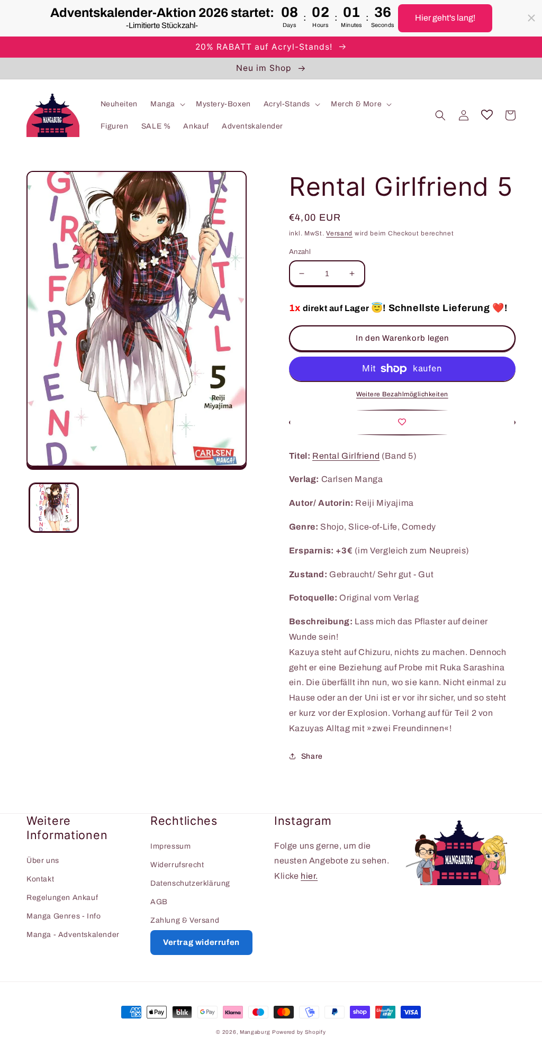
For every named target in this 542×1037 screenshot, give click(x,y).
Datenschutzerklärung (190, 883)
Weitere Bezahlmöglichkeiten (402, 394)
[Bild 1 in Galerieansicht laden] (53, 507)
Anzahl (300, 252)
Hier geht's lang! (445, 17)
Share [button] (312, 756)
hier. (309, 875)
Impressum (170, 846)
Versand (339, 233)
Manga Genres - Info (63, 916)
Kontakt (40, 879)
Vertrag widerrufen (201, 942)
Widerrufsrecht (177, 865)
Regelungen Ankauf (62, 898)
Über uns (42, 861)
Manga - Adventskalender (73, 935)
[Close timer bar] (531, 18)
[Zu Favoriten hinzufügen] (402, 422)
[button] (166, 104)
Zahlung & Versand (184, 920)
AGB (159, 902)
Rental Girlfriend (346, 455)
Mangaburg (255, 1032)
